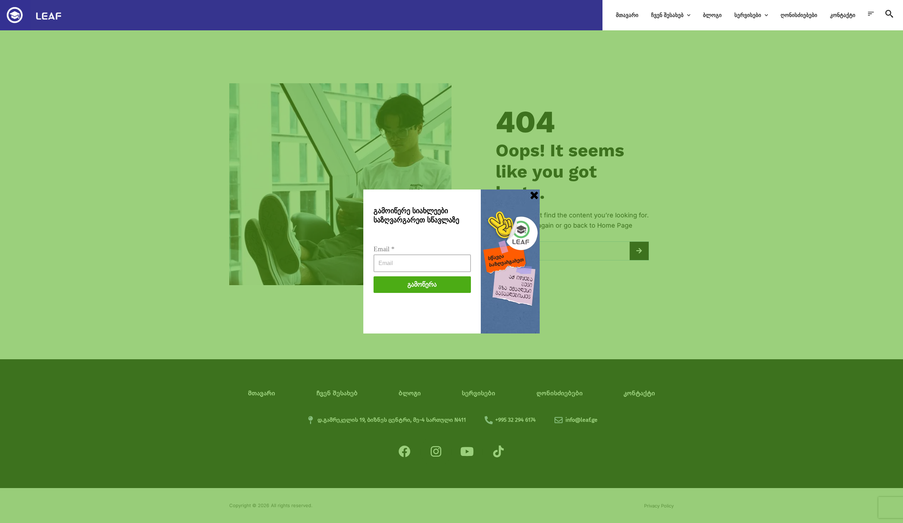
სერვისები (747, 15)
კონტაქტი (842, 15)
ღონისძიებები (799, 15)
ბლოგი (712, 15)
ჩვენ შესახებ (667, 15)
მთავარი (627, 15)
